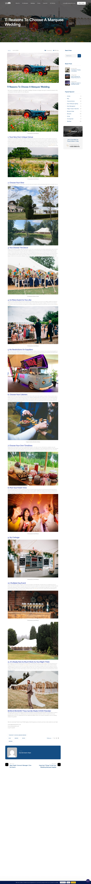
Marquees (74, 113)
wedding (10, 741)
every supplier (26, 664)
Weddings (74, 121)
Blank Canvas (51, 145)
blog (10, 738)
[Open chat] (88, 881)
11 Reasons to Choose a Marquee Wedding (28, 86)
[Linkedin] (58, 738)
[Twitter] (54, 738)
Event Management (74, 106)
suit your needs (38, 254)
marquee (16, 738)
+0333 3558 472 (74, 146)
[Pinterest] (56, 738)
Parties (74, 116)
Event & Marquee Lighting (74, 103)
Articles (74, 96)
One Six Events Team (25, 753)
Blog (9, 50)
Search (79, 55)
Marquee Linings (74, 111)
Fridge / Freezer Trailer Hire (74, 108)
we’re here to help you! (44, 663)
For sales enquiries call (74, 144)
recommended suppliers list (34, 398)
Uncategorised (74, 118)
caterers (35, 588)
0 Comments (49, 50)
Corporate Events (74, 101)
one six (23, 738)
